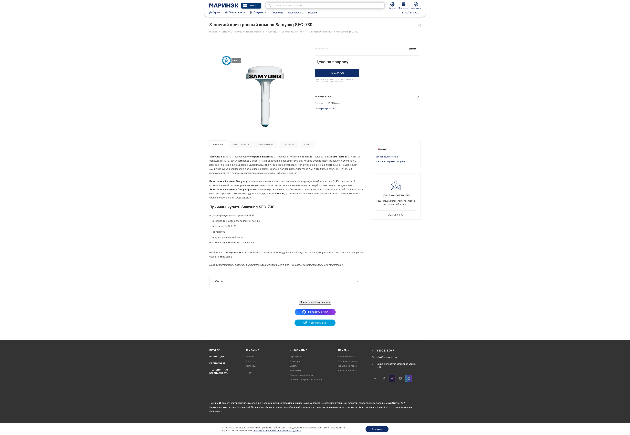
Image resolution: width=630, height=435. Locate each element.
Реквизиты (277, 12)
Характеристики (241, 144)
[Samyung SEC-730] (265, 96)
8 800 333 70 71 (386, 350)
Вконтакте (375, 378)
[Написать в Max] (315, 311)
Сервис (216, 12)
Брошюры (295, 361)
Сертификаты (297, 356)
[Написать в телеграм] (315, 325)
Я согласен (377, 429)
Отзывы (307, 144)
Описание (218, 144)
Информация (298, 350)
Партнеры (250, 366)
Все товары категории (387, 156)
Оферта (293, 366)
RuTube (392, 378)
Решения (313, 12)
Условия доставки (347, 361)
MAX (408, 378)
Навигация (216, 356)
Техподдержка (236, 12)
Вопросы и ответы (347, 370)
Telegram (383, 378)
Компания (252, 350)
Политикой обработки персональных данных (277, 430)
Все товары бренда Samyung (390, 161)
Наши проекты (296, 12)
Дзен (400, 378)
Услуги (248, 372)
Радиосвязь (217, 363)
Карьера (249, 356)
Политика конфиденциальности (306, 379)
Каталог (254, 5)
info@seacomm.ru (387, 357)
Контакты (250, 361)
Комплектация (265, 144)
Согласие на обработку (301, 375)
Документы (259, 12)
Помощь (343, 350)
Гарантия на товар (347, 366)
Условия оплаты (346, 356)
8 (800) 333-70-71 (411, 12)
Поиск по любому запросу (315, 302)
